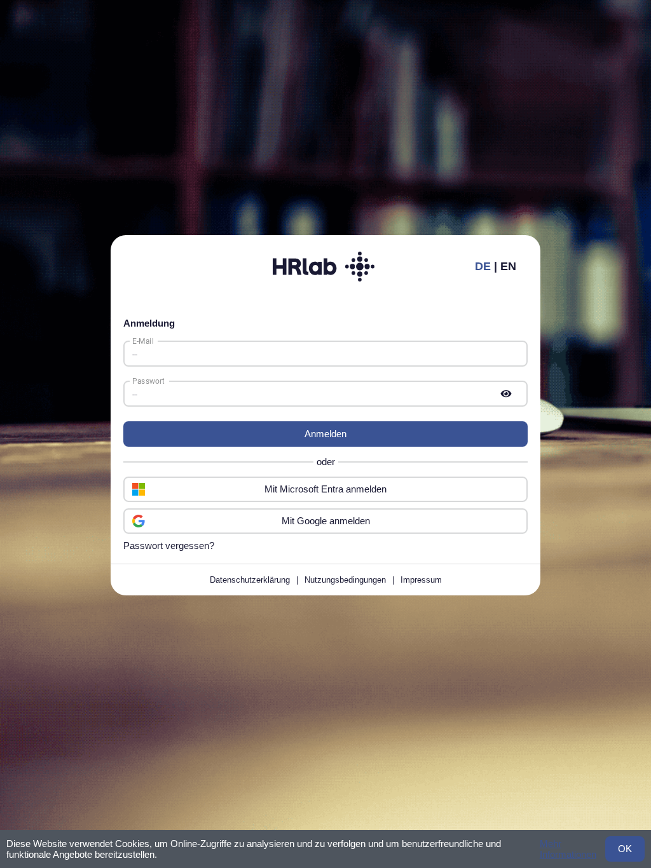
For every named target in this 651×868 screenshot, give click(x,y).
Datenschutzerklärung (250, 580)
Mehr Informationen (568, 849)
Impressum (421, 580)
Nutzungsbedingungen (345, 580)
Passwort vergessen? (168, 545)
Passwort (148, 380)
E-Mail (143, 340)
